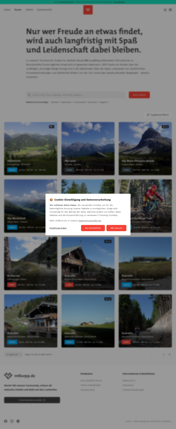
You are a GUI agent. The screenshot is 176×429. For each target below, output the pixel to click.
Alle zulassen (116, 228)
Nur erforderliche (93, 228)
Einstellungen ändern (58, 228)
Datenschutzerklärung (89, 220)
